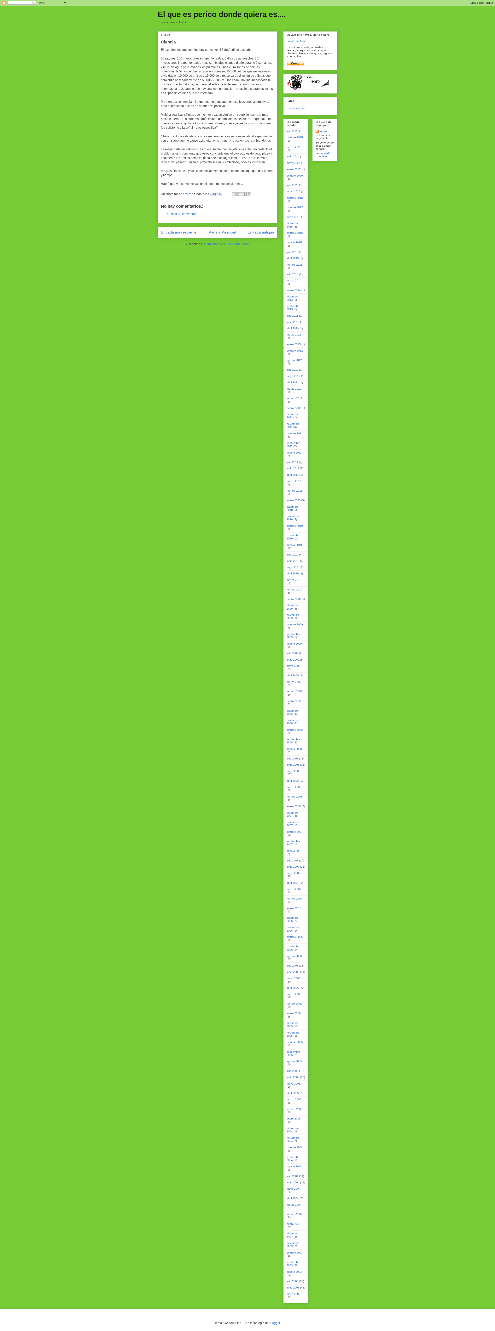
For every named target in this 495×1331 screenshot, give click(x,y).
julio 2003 (292, 1281)
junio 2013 (293, 322)
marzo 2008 (294, 787)
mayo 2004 (293, 1188)
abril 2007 (293, 882)
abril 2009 (293, 675)
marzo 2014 (294, 280)
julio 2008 (292, 758)
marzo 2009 (294, 681)
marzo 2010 (294, 579)
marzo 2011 (294, 481)
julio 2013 (292, 315)
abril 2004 (293, 1198)
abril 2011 (293, 474)
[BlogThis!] (238, 194)
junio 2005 (293, 1077)
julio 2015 (292, 252)
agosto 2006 (294, 956)
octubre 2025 (295, 137)
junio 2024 (293, 156)
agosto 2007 (294, 850)
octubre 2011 (295, 433)
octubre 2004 (295, 1147)
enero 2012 (294, 407)
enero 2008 (294, 806)
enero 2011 (293, 500)
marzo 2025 (294, 147)
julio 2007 (292, 860)
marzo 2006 (294, 994)
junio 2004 (293, 1182)
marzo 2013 (294, 334)
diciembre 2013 (293, 298)
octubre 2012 (295, 350)
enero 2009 (294, 700)
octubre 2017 (295, 207)
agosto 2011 (294, 452)
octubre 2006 (295, 936)
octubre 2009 (295, 624)
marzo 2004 (294, 1204)
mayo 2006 (293, 978)
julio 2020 (292, 185)
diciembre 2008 (293, 712)
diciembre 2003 (293, 1235)
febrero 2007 (294, 898)
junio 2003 (293, 1287)
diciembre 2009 (293, 607)
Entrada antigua (261, 232)
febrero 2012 (294, 398)
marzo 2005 (294, 1099)
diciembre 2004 (293, 1130)
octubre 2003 (295, 1252)
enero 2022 (294, 169)
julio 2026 (292, 131)
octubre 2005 (295, 1042)
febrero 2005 (294, 1109)
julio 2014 (292, 274)
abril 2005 (293, 1093)
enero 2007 (294, 908)
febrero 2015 (294, 264)
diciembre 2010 (293, 508)
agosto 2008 (294, 748)
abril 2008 (293, 780)
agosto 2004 (294, 1166)
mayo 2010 (293, 567)
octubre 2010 (295, 525)
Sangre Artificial (296, 40)
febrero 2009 (294, 691)
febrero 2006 (294, 1003)
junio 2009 (293, 659)
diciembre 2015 (293, 225)
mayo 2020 (293, 191)
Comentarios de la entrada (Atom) (227, 244)
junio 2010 (293, 560)
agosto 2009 (294, 643)
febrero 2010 (294, 589)
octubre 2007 (295, 831)
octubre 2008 (295, 729)
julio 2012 (292, 369)
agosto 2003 (294, 1271)
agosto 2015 (294, 242)
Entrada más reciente (178, 232)
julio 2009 (292, 653)
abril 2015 (293, 258)
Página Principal (222, 232)
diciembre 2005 (293, 1024)
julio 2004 (292, 1176)
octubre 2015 (295, 232)
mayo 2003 (293, 1293)
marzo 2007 (294, 889)
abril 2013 (293, 328)
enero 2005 (294, 1118)
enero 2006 (294, 1013)
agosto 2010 (294, 544)
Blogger (274, 1323)
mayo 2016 (293, 216)
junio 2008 (293, 764)
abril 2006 (293, 987)
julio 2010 (292, 554)
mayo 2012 (293, 376)
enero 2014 (294, 290)
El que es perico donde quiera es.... (222, 14)
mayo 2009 (293, 665)
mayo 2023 (293, 162)
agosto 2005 (294, 1061)
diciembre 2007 (293, 814)
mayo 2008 (293, 771)
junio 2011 (293, 468)
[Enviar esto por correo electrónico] (234, 194)
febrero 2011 (294, 490)
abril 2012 (293, 382)
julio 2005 (292, 1070)
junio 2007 (293, 866)
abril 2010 (293, 573)
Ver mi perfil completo (323, 155)
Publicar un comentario (181, 214)
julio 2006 (292, 965)
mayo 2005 (293, 1083)
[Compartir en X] (241, 194)
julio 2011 (292, 462)
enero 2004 (294, 1223)
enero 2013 (294, 344)
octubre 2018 (295, 197)
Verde (323, 131)
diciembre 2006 (293, 919)
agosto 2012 (294, 360)
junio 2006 (293, 971)
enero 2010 (294, 599)
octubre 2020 (295, 175)
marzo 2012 (294, 388)
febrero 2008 (294, 796)
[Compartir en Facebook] (245, 194)
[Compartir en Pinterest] (249, 194)
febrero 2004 (294, 1214)
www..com (297, 108)
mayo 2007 (293, 873)
